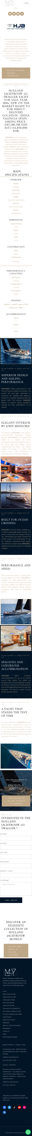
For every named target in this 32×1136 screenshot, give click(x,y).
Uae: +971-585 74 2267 (9, 1060)
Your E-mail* (3, 852)
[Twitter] (9, 1107)
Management (7, 1028)
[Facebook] (4, 1107)
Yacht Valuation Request (10, 1037)
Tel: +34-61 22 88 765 (9, 1085)
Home (4, 991)
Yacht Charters (7, 1017)
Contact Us (6, 1031)
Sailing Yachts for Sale (9, 997)
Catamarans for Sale (9, 1000)
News (4, 1034)
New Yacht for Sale (8, 1003)
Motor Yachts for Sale (9, 994)
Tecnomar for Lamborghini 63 (11, 1008)
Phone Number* (4, 862)
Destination (6, 1022)
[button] (10, 14)
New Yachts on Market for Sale (12, 1011)
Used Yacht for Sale (8, 1005)
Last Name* (3, 843)
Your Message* (4, 880)
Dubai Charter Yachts (9, 1020)
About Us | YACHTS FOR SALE (11, 1025)
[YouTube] (19, 1107)
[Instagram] (24, 1107)
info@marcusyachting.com (10, 1057)
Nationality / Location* (6, 871)
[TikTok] (14, 1107)
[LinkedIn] (4, 1112)
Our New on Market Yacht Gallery (12, 1014)
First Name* (3, 834)
